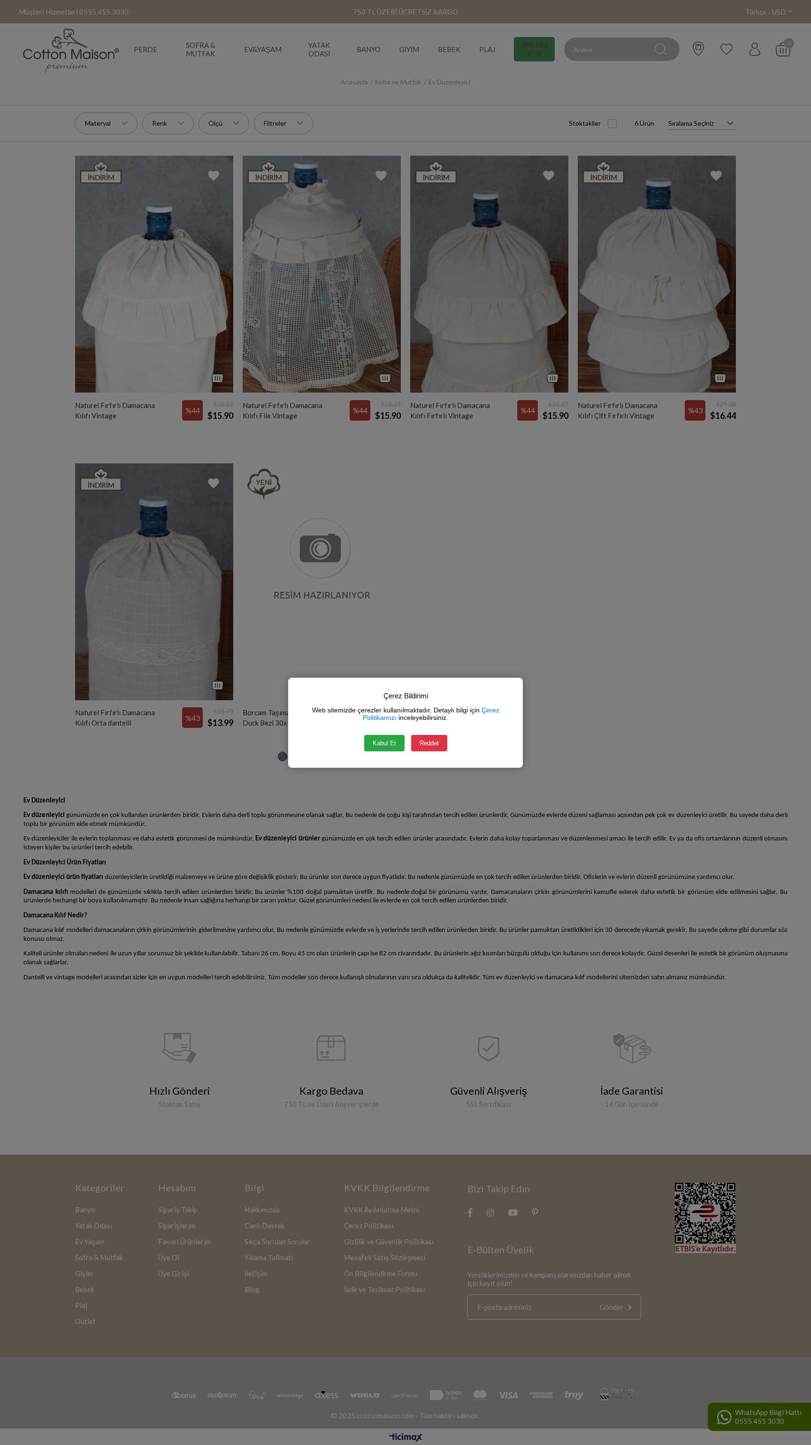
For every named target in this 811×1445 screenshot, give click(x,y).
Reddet (429, 743)
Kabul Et (384, 743)
